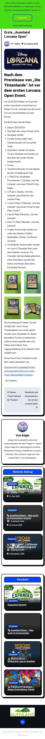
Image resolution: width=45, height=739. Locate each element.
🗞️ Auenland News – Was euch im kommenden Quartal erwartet (22, 518)
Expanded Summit (16, 489)
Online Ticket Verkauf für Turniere (14, 396)
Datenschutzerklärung (22, 25)
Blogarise (35, 731)
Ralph (17, 44)
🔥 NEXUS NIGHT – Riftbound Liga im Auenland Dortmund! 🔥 (22, 547)
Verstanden (22, 18)
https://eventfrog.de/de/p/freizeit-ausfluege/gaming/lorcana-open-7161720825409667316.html (19, 371)
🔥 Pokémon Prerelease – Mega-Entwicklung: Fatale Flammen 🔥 (21, 689)
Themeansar (22, 735)
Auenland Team (17, 492)
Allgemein (12, 484)
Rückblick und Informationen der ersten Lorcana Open (31, 398)
